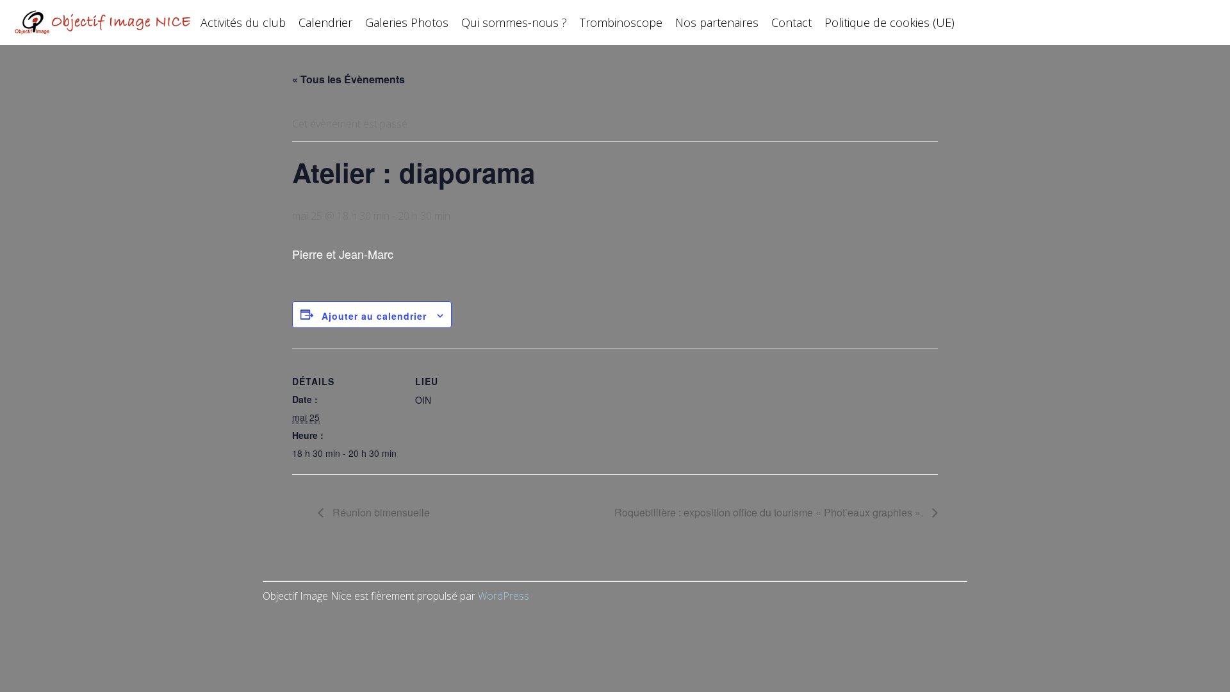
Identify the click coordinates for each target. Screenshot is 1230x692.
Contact (791, 22)
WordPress (503, 596)
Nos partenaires (716, 22)
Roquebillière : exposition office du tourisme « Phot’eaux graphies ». (770, 512)
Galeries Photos (406, 22)
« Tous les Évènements (348, 79)
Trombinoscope (621, 22)
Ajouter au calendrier (374, 315)
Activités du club (243, 22)
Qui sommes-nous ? (514, 22)
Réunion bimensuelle (380, 512)
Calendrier (325, 22)
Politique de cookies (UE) (889, 22)
